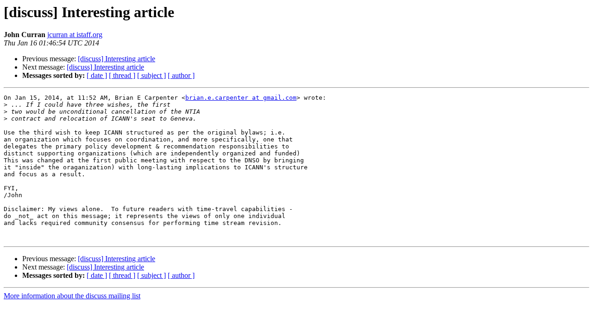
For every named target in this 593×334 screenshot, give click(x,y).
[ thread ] (122, 75)
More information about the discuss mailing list (72, 296)
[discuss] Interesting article (116, 59)
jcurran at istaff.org (74, 35)
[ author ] (181, 75)
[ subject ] (151, 75)
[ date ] (97, 75)
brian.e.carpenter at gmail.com (240, 97)
